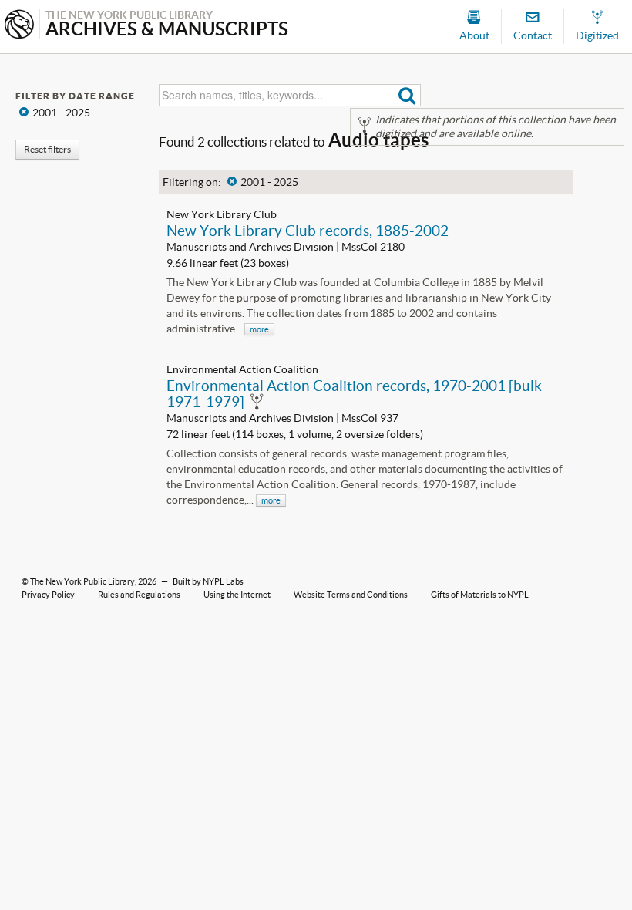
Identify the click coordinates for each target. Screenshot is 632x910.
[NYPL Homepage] (19, 25)
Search (407, 95)
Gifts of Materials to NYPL (480, 594)
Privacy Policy (48, 594)
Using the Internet (237, 594)
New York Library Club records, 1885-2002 (307, 230)
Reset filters (47, 149)
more (259, 329)
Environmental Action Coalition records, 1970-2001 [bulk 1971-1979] (354, 393)
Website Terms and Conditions (351, 594)
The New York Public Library (82, 581)
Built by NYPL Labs (208, 581)
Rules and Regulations (139, 594)
